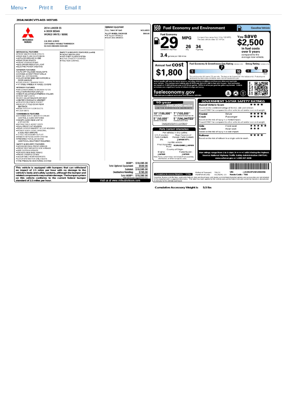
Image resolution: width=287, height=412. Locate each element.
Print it (46, 7)
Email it (73, 7)
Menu (17, 7)
